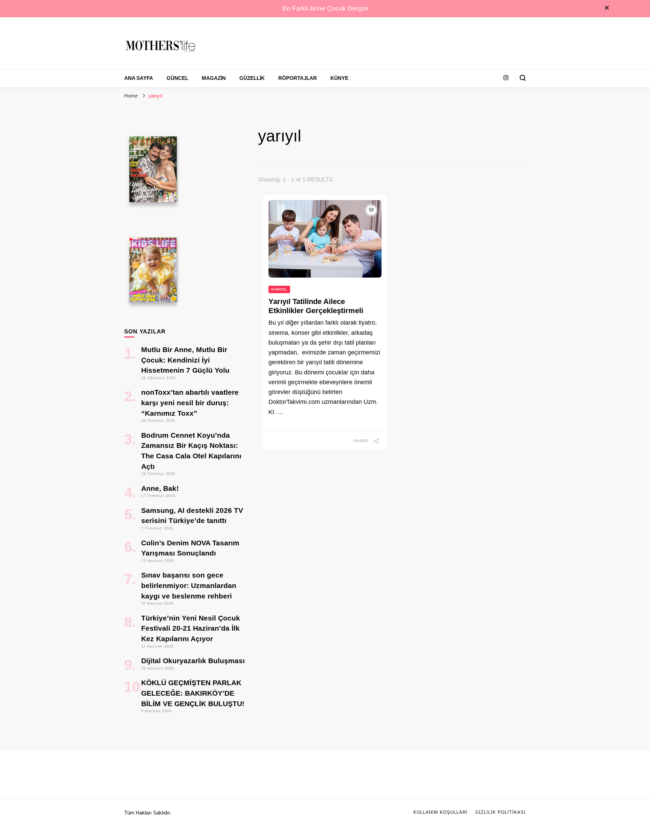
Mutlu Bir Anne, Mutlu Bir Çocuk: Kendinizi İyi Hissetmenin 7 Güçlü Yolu (185, 360)
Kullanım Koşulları (440, 812)
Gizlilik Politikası (500, 812)
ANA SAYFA (138, 78)
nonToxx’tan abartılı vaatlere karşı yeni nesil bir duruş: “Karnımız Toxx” (190, 402)
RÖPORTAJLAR (297, 78)
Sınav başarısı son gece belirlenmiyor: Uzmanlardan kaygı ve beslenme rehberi (188, 585)
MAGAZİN (214, 78)
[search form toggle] (523, 78)
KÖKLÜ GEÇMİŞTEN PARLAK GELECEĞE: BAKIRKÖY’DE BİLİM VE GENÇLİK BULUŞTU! (192, 693)
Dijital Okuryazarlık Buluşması (193, 661)
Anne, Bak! (160, 488)
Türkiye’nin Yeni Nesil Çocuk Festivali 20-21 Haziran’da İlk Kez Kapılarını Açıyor (190, 628)
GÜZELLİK (252, 78)
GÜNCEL (177, 78)
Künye (339, 78)
